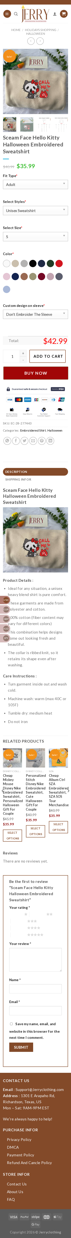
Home (16, 30)
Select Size (12, 228)
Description (16, 471)
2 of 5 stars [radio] (37, 914)
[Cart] (64, 14)
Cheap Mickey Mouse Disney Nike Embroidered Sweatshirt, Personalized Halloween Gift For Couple (13, 795)
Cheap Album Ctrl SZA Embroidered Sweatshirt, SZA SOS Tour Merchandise (59, 790)
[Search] (16, 14)
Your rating (19, 907)
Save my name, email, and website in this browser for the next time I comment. (34, 1031)
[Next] (61, 81)
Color (8, 254)
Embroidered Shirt (33, 430)
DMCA (13, 1147)
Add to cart (48, 356)
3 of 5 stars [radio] (18, 921)
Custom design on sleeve (24, 306)
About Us (15, 1191)
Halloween (35, 33)
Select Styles (14, 202)
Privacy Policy (19, 1139)
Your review (20, 944)
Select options (13, 835)
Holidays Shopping (40, 30)
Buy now (35, 373)
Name (15, 980)
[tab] (35, 472)
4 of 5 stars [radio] (18, 927)
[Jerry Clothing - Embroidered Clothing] (35, 14)
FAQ (11, 1199)
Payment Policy (20, 1155)
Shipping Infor (18, 479)
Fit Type (10, 176)
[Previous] (9, 81)
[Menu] (7, 14)
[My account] (55, 13)
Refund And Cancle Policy (29, 1162)
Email (14, 1002)
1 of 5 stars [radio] (15, 914)
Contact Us (17, 1184)
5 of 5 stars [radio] (18, 934)
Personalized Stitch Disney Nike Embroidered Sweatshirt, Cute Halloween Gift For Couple (36, 792)
